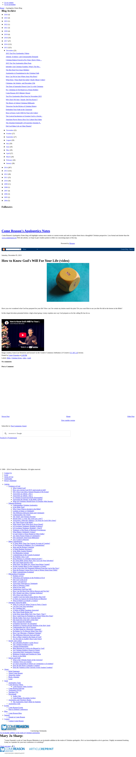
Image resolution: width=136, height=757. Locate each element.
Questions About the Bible (17, 602)
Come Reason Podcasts (16, 688)
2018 (6, 38)
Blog (6, 711)
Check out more (5, 746)
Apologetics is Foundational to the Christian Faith (22, 73)
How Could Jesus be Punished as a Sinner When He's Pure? (33, 616)
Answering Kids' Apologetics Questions (26, 652)
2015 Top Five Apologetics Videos (17, 53)
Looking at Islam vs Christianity (23, 511)
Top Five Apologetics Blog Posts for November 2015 (24, 96)
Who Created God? (19, 488)
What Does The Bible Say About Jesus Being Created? (31, 564)
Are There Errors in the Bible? (23, 522)
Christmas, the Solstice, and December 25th (20, 83)
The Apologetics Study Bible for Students (27, 702)
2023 (6, 21)
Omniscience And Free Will (22, 589)
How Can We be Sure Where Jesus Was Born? (21, 76)
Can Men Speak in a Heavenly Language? (27, 629)
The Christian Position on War (23, 644)
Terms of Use (8, 477)
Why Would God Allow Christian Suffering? (28, 593)
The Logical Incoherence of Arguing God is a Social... (24, 116)
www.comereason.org (9, 238)
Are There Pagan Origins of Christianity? (26, 536)
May (8, 150)
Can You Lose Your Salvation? (23, 606)
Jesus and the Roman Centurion (23, 547)
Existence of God (14, 486)
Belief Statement (14, 671)
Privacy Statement (10, 481)
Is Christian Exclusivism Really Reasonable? (28, 497)
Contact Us (8, 473)
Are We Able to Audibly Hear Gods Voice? (27, 639)
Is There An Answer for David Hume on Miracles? (30, 599)
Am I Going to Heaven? (21, 539)
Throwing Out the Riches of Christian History (21, 106)
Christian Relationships (20, 646)
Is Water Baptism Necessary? (22, 549)
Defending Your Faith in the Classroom (19, 109)
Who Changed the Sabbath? (22, 622)
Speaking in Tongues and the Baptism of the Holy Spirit (31, 625)
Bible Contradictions (15, 541)
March (8, 157)
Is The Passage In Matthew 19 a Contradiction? (29, 545)
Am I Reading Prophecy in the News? (25, 643)
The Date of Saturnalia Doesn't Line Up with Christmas (24, 86)
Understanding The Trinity (22, 515)
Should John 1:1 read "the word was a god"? (28, 518)
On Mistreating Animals (21, 553)
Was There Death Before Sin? (23, 612)
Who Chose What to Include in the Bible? (27, 509)
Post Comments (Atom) (19, 426)
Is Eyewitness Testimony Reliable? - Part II (27, 528)
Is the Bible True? (19, 507)
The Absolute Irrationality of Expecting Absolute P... (23, 123)
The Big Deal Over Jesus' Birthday (17, 70)
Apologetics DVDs (14, 690)
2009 (6, 184)
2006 (6, 194)
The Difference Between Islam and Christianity (28, 513)
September (10, 137)
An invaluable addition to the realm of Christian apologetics (20, 733)
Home (2, 8)
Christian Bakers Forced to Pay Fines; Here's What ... (24, 60)
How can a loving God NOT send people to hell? (29, 490)
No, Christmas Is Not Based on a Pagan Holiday (22, 90)
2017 (6, 41)
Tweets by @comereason (8, 438)
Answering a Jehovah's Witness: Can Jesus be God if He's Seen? (34, 520)
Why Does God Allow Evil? (22, 595)
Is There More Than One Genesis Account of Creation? (31, 543)
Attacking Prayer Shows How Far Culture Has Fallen (24, 119)
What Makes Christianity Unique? (24, 532)
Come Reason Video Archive (22, 686)
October (9, 133)
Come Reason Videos (15, 685)
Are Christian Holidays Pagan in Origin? (26, 650)
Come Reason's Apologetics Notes (26, 231)
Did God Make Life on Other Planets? (19, 126)
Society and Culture (15, 641)
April (8, 153)
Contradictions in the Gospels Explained (26, 555)
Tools (6, 681)
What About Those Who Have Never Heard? (28, 524)
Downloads (12, 694)
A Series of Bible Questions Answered (26, 610)
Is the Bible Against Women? (22, 551)
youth (29, 358)
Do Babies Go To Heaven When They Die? (27, 631)
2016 (6, 44)
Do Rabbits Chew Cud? (21, 557)
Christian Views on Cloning (22, 662)
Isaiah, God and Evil (20, 581)
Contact (6, 719)
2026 (6, 14)
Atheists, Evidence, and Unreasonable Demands (22, 57)
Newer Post (5, 416)
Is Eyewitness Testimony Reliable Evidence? (28, 526)
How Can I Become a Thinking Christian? (27, 633)
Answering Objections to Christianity (25, 583)
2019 (6, 34)
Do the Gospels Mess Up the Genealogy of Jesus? (29, 566)
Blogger (72, 243)
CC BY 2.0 (74, 353)
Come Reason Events (15, 707)
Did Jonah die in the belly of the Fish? (25, 620)
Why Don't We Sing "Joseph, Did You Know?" (22, 100)
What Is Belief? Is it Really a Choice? (25, 601)
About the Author (14, 675)
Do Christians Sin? (19, 608)
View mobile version (68, 420)
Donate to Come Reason (16, 717)
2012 (6, 174)
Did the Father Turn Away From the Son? (27, 618)
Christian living (16, 358)
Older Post (130, 416)
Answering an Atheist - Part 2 (23, 496)
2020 (6, 31)
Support (7, 715)
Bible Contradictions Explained (23, 572)
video (24, 358)
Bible (9, 358)
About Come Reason (15, 673)
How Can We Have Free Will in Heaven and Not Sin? (31, 591)
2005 (6, 197)
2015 (6, 47)
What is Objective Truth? (21, 585)
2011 (6, 177)
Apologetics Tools (14, 683)
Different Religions (14, 503)
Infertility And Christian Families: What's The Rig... (23, 67)
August (8, 140)
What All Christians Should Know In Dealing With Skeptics (33, 501)
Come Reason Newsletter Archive (24, 698)
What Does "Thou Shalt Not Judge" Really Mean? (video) (25, 80)
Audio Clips (17, 696)
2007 (6, 191)
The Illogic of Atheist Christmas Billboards (20, 103)
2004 (6, 200)
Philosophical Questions (16, 574)
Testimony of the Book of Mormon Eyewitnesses (29, 530)
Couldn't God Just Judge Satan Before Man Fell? (29, 597)
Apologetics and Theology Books (19, 700)
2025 (6, 18)
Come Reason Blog (15, 713)
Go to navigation (10, 4)
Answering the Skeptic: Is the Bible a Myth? (27, 499)
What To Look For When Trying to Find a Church (30, 604)
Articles (6, 484)
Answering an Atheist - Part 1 (23, 494)
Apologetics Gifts (14, 704)
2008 (6, 187)
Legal (6, 475)
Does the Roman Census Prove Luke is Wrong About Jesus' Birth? (35, 570)
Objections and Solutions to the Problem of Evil (29, 578)
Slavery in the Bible (19, 656)
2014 (6, 167)
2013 (6, 171)
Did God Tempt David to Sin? (23, 562)
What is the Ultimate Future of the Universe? (28, 660)
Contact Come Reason (16, 721)
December (9, 50)
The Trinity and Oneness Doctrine (24, 517)
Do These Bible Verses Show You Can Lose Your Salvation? (33, 560)
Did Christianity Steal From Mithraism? (26, 538)
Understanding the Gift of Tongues (24, 627)
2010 (6, 181)
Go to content (8, 2)
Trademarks (8, 479)
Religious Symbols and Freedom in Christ (27, 654)
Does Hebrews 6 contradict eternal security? (27, 559)
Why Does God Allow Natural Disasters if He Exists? (31, 492)
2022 (6, 24)
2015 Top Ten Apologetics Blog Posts (18, 63)
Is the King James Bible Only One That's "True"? (29, 614)
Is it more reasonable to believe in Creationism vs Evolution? (33, 664)
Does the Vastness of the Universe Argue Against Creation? (33, 667)
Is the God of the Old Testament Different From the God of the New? (36, 568)
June (8, 147)
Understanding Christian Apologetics (25, 505)
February (9, 160)
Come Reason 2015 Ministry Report (18, 93)
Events (6, 706)
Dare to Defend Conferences (18, 709)
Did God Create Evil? (20, 580)
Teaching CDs (13, 692)
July (7, 143)
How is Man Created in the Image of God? (27, 637)
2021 (6, 28)
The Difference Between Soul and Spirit (26, 635)
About (6, 669)
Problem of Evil (18, 576)
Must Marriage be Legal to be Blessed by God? (29, 648)
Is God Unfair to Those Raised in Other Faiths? (29, 534)
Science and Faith (14, 658)
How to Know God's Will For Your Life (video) (22, 113)
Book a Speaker (13, 677)
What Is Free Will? (19, 587)
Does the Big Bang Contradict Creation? (26, 665)
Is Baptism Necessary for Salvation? (25, 623)
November (10, 130)
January (9, 163)
